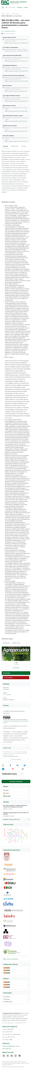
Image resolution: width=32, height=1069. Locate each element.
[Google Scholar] (7, 896)
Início (3, 13)
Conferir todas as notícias (11, 819)
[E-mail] (19, 1055)
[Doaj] (10, 884)
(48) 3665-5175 (6, 1048)
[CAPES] (8, 899)
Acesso (26, 7)
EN (9, 7)
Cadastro (19, 7)
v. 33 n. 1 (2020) (15, 13)
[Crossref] (8, 880)
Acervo (8, 13)
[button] (5, 765)
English (7, 790)
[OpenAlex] (5, 933)
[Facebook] (7, 1055)
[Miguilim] (9, 875)
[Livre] (8, 906)
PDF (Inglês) (9, 677)
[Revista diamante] (10, 959)
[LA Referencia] (9, 927)
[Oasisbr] (8, 922)
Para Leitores (6, 996)
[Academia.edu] (11, 1055)
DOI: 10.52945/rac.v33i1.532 (8, 31)
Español (7, 793)
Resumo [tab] (5, 146)
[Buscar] (6, 7)
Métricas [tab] (23, 146)
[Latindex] (9, 917)
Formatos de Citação (16, 759)
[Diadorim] (8, 866)
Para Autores (6, 999)
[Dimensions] (9, 871)
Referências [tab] (14, 146)
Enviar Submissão (16, 781)
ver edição (16, 667)
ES (11, 7)
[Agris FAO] (6, 860)
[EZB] (8, 888)
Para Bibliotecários (7, 1001)
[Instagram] (3, 1055)
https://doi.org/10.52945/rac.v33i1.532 (10, 756)
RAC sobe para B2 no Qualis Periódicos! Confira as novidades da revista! (15, 806)
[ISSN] (9, 938)
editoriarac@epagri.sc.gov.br (11, 1046)
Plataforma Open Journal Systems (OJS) (13, 1066)
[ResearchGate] (15, 1055)
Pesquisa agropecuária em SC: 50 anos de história (15, 813)
